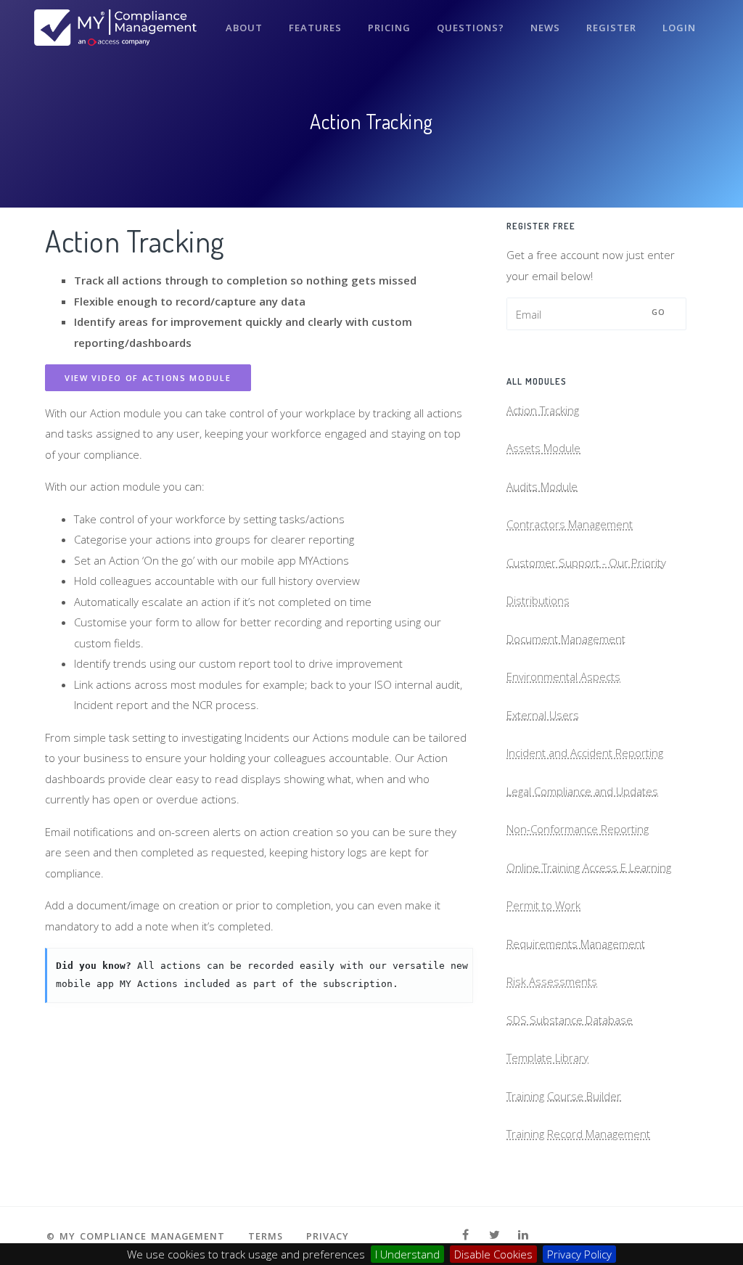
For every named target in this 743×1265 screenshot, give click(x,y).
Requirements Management (575, 943)
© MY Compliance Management (135, 1236)
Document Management (565, 638)
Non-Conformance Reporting (577, 829)
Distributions (538, 600)
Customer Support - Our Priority (586, 562)
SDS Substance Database (569, 1019)
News (545, 27)
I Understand (407, 1254)
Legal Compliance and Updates (582, 791)
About (244, 27)
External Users (542, 715)
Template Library (547, 1057)
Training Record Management (578, 1133)
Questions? (470, 27)
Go (659, 311)
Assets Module (543, 448)
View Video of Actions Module (148, 377)
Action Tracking (542, 410)
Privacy (327, 1236)
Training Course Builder (563, 1096)
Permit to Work (543, 905)
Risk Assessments (551, 981)
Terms (265, 1236)
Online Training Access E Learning (588, 867)
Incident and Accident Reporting (584, 752)
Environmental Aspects (563, 676)
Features (315, 27)
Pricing (389, 27)
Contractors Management (569, 524)
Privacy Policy (579, 1254)
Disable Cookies (493, 1254)
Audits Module (542, 486)
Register (611, 27)
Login (679, 27)
